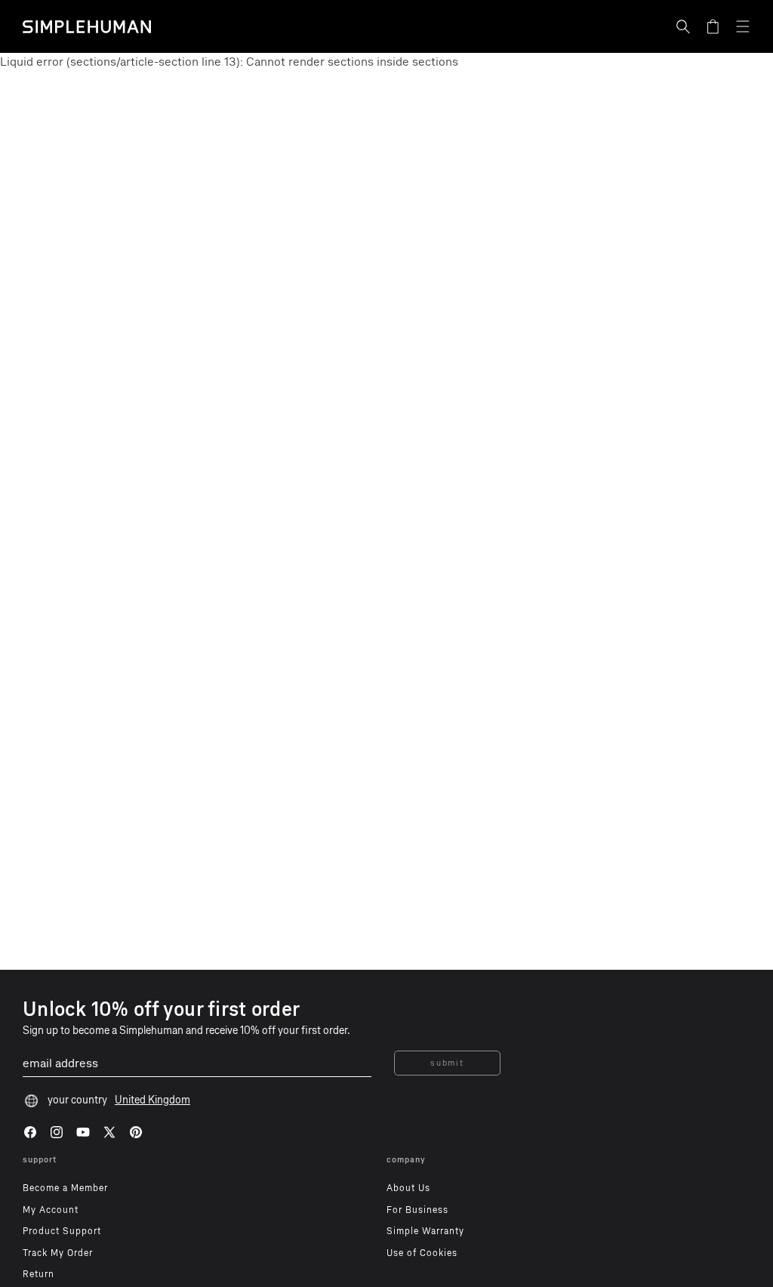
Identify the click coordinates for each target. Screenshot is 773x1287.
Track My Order (58, 1253)
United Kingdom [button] (152, 1100)
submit (446, 1063)
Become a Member (65, 1188)
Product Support (62, 1231)
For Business (417, 1210)
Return (38, 1274)
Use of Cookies (421, 1253)
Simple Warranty (425, 1231)
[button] (683, 26)
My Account (51, 1210)
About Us (408, 1188)
